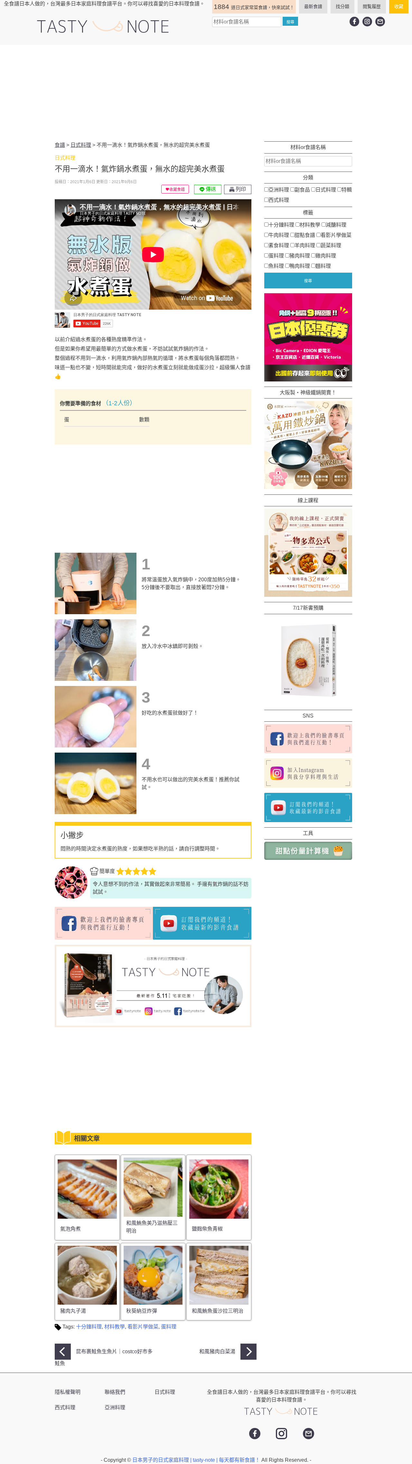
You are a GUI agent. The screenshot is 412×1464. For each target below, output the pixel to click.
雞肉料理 (325, 255)
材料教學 (114, 1326)
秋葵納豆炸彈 (141, 1311)
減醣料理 (336, 224)
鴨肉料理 (299, 265)
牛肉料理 (278, 235)
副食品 (302, 189)
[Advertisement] (206, 93)
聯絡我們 (115, 1392)
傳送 (210, 189)
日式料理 (325, 189)
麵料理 (323, 265)
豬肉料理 (299, 255)
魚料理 (276, 265)
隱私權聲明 (67, 1392)
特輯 (347, 189)
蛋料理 (168, 1326)
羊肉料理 (305, 245)
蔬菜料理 (331, 245)
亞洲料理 (278, 189)
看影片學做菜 (142, 1326)
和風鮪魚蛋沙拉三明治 (217, 1311)
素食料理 (278, 245)
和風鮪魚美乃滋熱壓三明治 (152, 1227)
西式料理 (278, 199)
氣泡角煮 (70, 1229)
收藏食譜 (177, 189)
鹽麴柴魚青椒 (207, 1229)
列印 (240, 189)
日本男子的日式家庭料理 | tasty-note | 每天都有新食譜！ (196, 1460)
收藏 (398, 6)
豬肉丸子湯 (73, 1311)
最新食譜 (313, 6)
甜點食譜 (305, 235)
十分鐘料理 (89, 1326)
